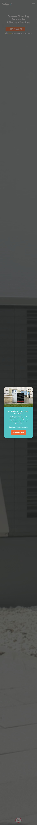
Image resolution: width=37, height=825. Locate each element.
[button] (30, 389)
